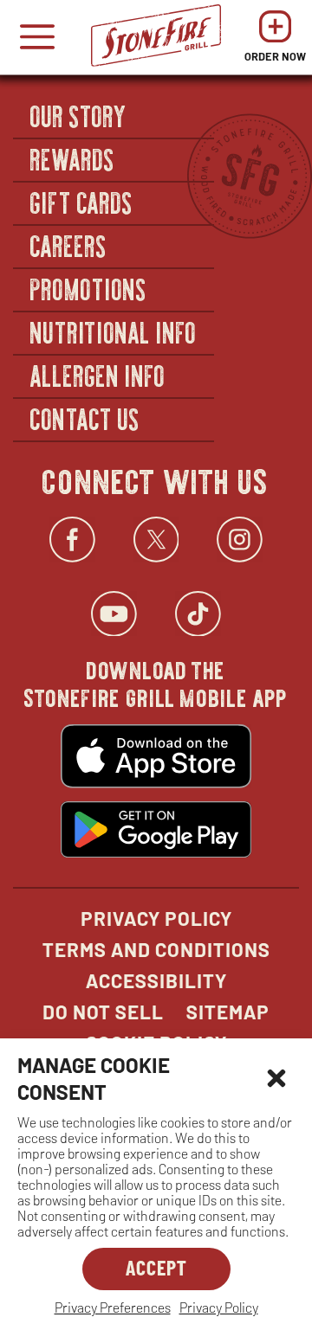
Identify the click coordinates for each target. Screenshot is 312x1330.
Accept (156, 1267)
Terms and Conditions (156, 949)
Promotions (88, 288)
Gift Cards (81, 202)
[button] (276, 1078)
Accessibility (156, 980)
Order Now (275, 41)
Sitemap (228, 1011)
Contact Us (85, 418)
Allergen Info (98, 375)
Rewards (72, 158)
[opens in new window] (156, 758)
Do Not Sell (103, 1011)
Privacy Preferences (113, 1307)
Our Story (78, 115)
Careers (68, 245)
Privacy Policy (218, 1307)
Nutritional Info (113, 331)
